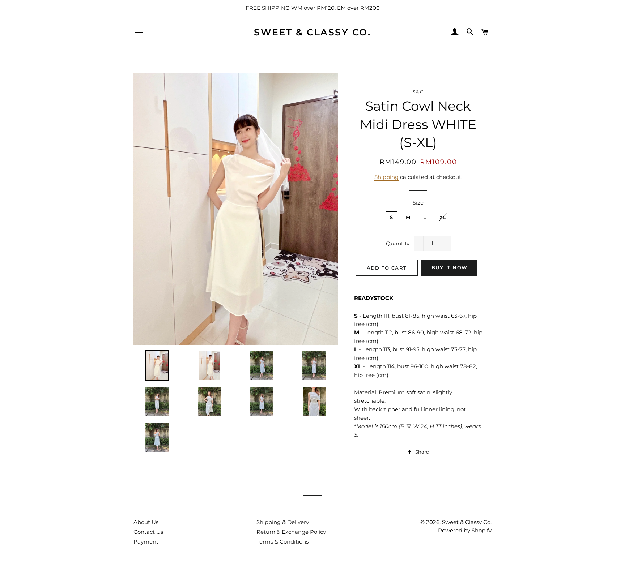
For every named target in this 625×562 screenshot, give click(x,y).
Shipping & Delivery (282, 522)
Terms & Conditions (282, 541)
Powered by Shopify (465, 530)
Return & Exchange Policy (291, 531)
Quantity (397, 243)
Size (418, 202)
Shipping (386, 176)
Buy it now (449, 267)
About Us (145, 522)
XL (443, 217)
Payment (145, 541)
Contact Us (148, 531)
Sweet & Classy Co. (312, 32)
